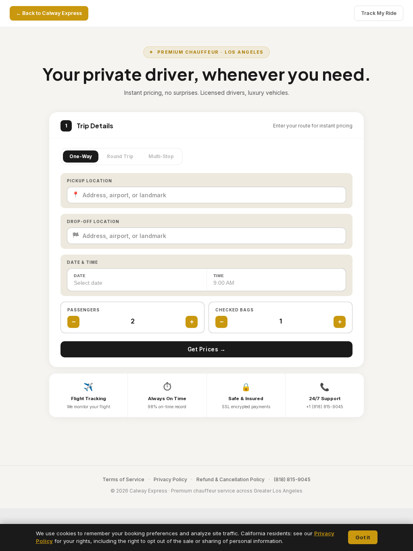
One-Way (80, 156)
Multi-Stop (161, 156)
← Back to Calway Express (49, 13)
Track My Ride (378, 13)
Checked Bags (234, 309)
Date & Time (82, 262)
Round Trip (120, 156)
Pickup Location (89, 180)
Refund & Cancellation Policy (230, 479)
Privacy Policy (170, 479)
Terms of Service (123, 479)
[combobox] (206, 195)
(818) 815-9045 (292, 479)
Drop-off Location (93, 221)
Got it (362, 537)
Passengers (83, 309)
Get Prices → (207, 349)
